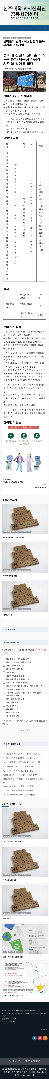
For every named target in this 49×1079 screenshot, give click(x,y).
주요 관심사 (18, 1061)
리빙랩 (11, 990)
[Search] (44, 28)
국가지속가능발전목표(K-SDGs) (32, 721)
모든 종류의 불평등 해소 (15, 689)
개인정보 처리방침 (33, 1061)
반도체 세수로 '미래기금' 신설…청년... (19, 758)
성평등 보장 (10, 672)
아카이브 (14, 38)
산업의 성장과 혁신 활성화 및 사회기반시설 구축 (24, 686)
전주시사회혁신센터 (25, 38)
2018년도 (7, 38)
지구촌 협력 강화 (12, 716)
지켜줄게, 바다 (40, 486)
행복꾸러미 (7, 614)
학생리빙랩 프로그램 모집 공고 (13, 995)
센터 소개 (11, 951)
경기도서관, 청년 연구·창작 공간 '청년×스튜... (22, 762)
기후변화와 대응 (12, 702)
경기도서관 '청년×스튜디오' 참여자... (18, 766)
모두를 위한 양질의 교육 (15, 669)
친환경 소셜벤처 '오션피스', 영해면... (18, 786)
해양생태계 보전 (12, 705)
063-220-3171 (11, 1019)
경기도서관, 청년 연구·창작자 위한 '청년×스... (22, 753)
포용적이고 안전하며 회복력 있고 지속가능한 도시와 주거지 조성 (24, 694)
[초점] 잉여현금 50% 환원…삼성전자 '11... (20, 774)
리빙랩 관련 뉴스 (19, 990)
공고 (5, 951)
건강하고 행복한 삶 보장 (15, 665)
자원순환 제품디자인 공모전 (13, 957)
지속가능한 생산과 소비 (15, 699)
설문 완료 (24, 730)
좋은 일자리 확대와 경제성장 (17, 682)
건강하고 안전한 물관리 (15, 676)
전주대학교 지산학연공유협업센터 (24, 11)
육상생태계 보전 (12, 709)
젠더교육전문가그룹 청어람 (13, 537)
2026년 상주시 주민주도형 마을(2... (20, 794)
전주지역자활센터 (10, 576)
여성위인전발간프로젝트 (13, 480)
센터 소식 (19, 951)
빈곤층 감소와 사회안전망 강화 (17, 659)
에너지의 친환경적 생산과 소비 (17, 679)
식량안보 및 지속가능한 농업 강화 (18, 662)
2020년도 (7, 532)
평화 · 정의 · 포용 (12, 712)
